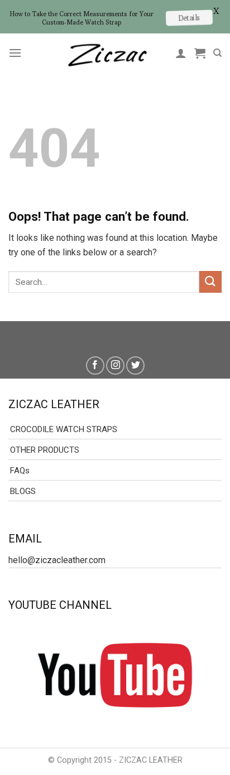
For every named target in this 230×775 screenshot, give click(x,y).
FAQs (20, 471)
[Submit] (210, 282)
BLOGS (23, 491)
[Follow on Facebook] (95, 365)
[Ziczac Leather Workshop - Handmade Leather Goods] (107, 53)
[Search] (217, 53)
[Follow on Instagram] (115, 365)
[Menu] (15, 52)
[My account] (180, 53)
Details (189, 18)
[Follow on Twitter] (135, 365)
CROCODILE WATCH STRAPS (63, 429)
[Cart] (199, 53)
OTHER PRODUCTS (44, 450)
